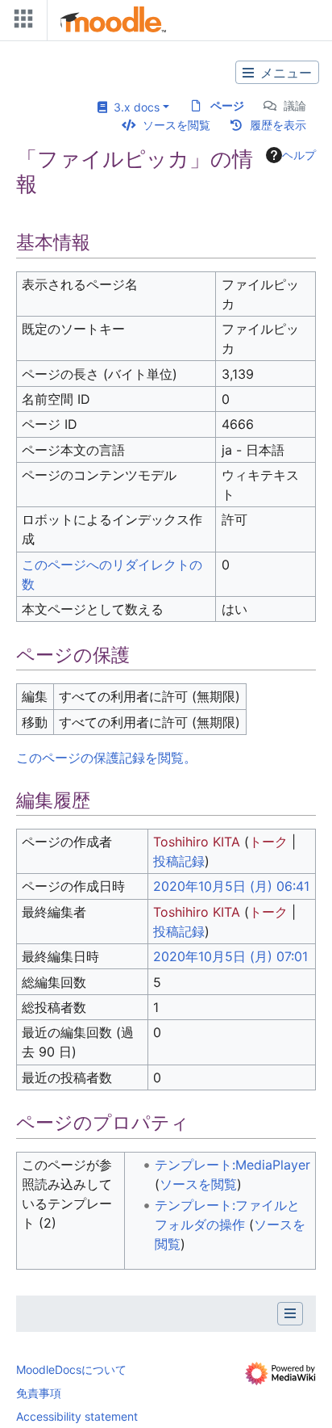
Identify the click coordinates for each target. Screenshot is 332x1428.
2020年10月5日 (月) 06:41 (231, 886)
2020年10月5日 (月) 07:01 (230, 956)
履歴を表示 (278, 125)
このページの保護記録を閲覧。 (106, 758)
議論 (295, 105)
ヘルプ (299, 155)
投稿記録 (179, 861)
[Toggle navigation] (20, 22)
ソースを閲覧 (176, 125)
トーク (268, 842)
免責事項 (38, 1393)
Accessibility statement (77, 1416)
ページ (227, 105)
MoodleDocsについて (71, 1369)
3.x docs (133, 107)
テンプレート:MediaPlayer (232, 1165)
